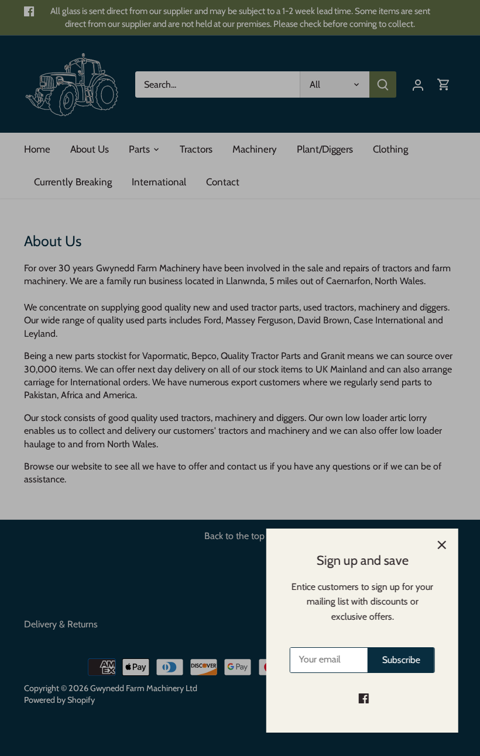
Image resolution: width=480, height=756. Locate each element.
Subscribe (399, 659)
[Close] (440, 545)
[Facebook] (362, 698)
